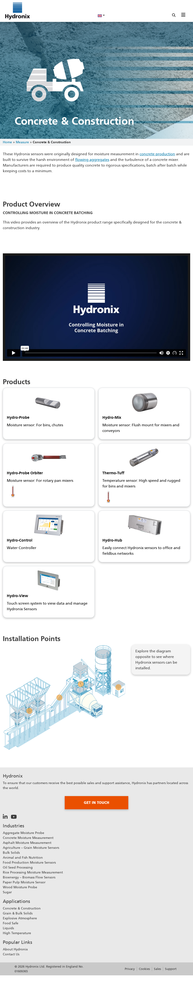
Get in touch (96, 803)
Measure (22, 142)
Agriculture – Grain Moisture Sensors (31, 847)
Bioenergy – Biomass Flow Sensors (29, 877)
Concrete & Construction (22, 908)
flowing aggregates (92, 159)
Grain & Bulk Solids (17, 913)
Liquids (8, 928)
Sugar (7, 892)
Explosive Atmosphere (20, 918)
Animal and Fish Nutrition (23, 857)
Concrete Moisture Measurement (28, 838)
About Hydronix (15, 949)
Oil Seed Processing (18, 867)
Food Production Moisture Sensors (29, 862)
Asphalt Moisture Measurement (27, 843)
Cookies (144, 969)
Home (7, 142)
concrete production (157, 154)
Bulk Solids (11, 852)
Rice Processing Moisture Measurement (33, 872)
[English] (101, 15)
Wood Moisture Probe (20, 887)
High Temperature (17, 933)
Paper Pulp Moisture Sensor (24, 882)
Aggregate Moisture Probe (23, 833)
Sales (157, 969)
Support (171, 969)
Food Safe (10, 923)
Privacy (130, 969)
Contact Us (11, 954)
